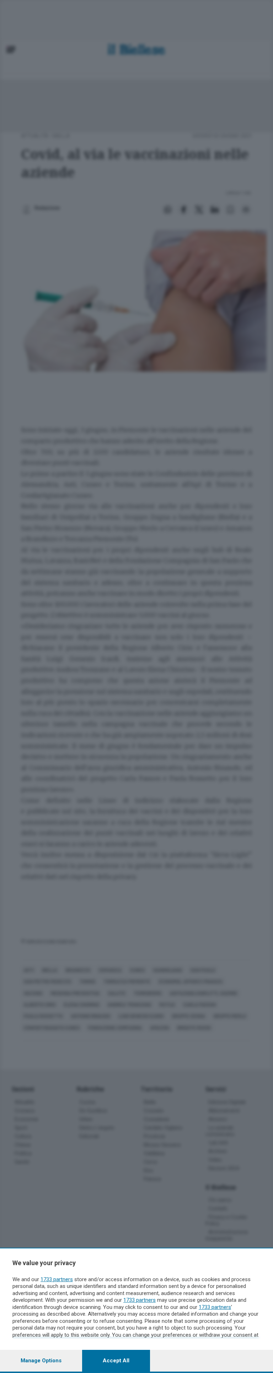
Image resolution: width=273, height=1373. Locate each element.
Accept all (116, 1360)
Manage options (41, 1360)
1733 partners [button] (57, 1279)
